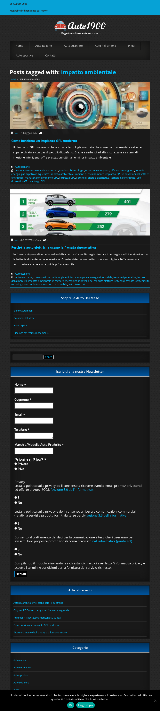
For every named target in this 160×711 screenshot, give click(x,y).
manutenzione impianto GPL (41, 177)
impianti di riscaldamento (89, 174)
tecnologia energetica (123, 177)
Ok (71, 705)
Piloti (131, 45)
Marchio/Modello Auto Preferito (39, 445)
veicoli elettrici (76, 284)
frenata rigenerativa (124, 277)
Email (19, 414)
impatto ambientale (88, 72)
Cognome (22, 399)
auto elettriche (23, 277)
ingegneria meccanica (64, 281)
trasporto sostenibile (55, 284)
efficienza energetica (122, 170)
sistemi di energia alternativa (92, 177)
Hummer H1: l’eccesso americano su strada (37, 617)
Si (18, 497)
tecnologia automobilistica (26, 284)
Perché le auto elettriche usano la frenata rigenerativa (53, 247)
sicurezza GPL (67, 177)
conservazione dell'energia (49, 277)
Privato (22, 464)
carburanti (52, 170)
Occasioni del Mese (24, 318)
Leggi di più (85, 705)
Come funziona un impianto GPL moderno (44, 141)
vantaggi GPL (37, 181)
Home (19, 45)
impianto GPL (113, 174)
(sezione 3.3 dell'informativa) (106, 515)
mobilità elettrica (103, 281)
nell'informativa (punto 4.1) (112, 541)
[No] (155, 701)
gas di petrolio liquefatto (35, 174)
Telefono (22, 430)
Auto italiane (43, 45)
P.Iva (20, 469)
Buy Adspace (20, 325)
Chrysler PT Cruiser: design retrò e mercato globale (41, 610)
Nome (20, 384)
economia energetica (97, 170)
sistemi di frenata (124, 281)
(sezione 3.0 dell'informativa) (72, 489)
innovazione (85, 281)
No (19, 503)
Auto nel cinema (105, 45)
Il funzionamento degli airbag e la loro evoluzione (40, 632)
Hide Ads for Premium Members (31, 332)
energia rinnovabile (101, 277)
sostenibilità (142, 281)
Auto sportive (24, 55)
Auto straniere (73, 45)
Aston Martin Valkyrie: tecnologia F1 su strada (38, 602)
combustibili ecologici (71, 170)
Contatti (50, 55)
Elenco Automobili (23, 310)
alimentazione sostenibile (30, 170)
